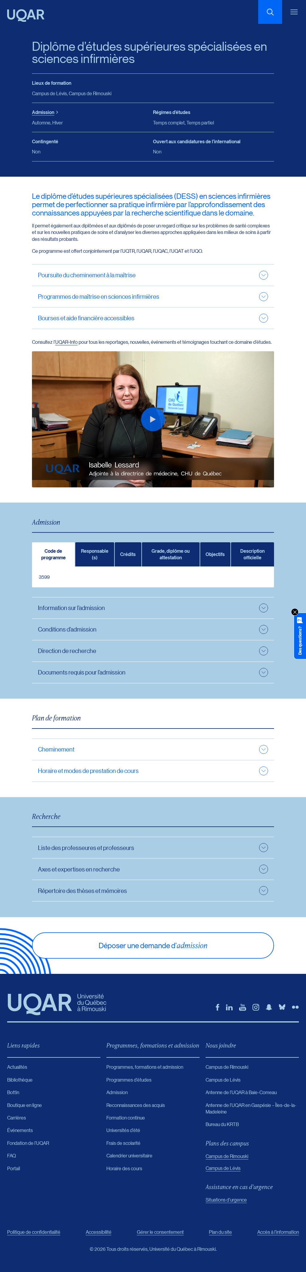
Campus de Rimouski (227, 1156)
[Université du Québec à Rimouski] (26, 15)
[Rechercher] (270, 12)
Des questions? (300, 640)
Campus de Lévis (223, 1168)
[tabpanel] (153, 576)
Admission (43, 112)
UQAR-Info (66, 342)
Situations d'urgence (226, 1199)
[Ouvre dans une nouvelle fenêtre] (217, 1007)
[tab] (53, 554)
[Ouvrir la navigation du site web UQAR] (294, 12)
